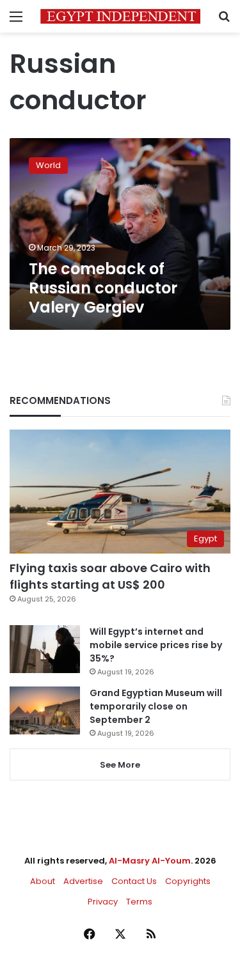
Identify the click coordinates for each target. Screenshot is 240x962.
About (42, 881)
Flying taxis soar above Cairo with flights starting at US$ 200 (110, 576)
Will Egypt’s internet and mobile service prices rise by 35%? (156, 645)
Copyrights (188, 881)
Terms (139, 902)
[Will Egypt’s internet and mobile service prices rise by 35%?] (45, 649)
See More (120, 765)
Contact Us (134, 881)
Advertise (83, 881)
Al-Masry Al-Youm (150, 861)
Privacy (103, 902)
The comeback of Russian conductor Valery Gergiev (103, 288)
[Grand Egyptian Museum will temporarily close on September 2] (45, 710)
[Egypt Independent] (120, 16)
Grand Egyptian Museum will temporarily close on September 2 (156, 706)
